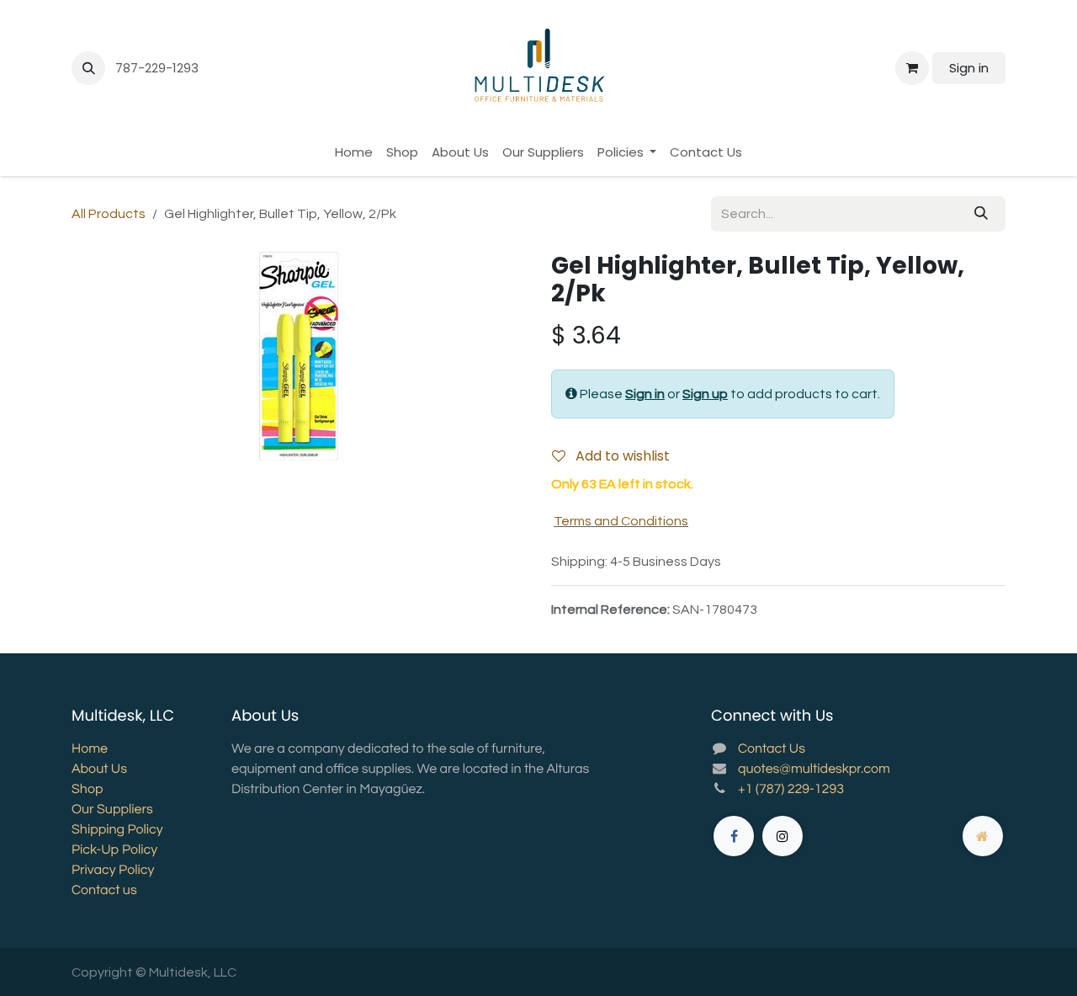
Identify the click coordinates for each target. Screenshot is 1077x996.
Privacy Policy (113, 870)
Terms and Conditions (621, 521)
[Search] (981, 214)
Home (90, 749)
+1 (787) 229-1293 (791, 789)
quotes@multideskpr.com (814, 769)
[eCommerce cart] (912, 68)
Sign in (969, 68)
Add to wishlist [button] (621, 456)
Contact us (104, 890)
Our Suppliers (112, 810)
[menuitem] (353, 152)
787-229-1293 (158, 68)
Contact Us (771, 749)
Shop (87, 789)
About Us (99, 769)
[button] (88, 68)
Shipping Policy (117, 830)
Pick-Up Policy (114, 850)
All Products (109, 214)
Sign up (705, 394)
